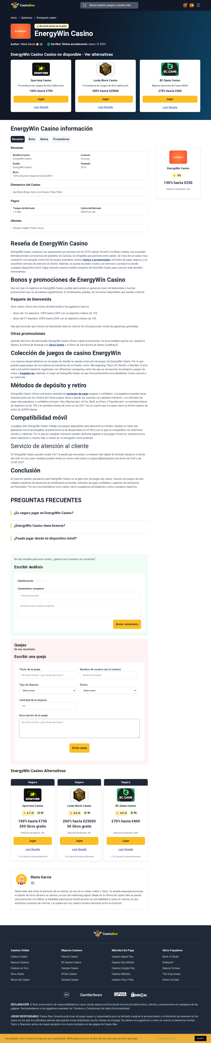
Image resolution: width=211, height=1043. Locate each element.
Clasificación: (26, 580)
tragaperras (27, 373)
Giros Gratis (56, 344)
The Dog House (171, 974)
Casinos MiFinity (121, 974)
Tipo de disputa (28, 684)
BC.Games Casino (71, 962)
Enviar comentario (127, 624)
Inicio (14, 17)
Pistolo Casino (69, 956)
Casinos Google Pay (123, 968)
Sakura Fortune (171, 968)
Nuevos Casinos (20, 962)
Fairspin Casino (69, 968)
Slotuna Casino (69, 979)
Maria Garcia (41, 877)
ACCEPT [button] (200, 1038)
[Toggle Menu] (198, 5)
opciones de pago (77, 393)
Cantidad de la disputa (32, 700)
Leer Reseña (41, 107)
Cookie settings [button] (166, 1038)
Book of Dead (170, 956)
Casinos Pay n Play (123, 979)
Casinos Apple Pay (122, 956)
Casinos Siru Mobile (123, 962)
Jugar (41, 99)
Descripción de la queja (33, 715)
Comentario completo (31, 588)
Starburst (167, 962)
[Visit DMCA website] (139, 994)
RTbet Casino (69, 974)
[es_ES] (192, 5)
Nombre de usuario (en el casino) (100, 669)
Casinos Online (19, 956)
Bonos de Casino (20, 979)
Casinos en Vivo (20, 968)
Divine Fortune (170, 979)
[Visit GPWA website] (120, 994)
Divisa (83, 684)
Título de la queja (29, 669)
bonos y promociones (96, 259)
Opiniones (26, 17)
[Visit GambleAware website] (91, 994)
